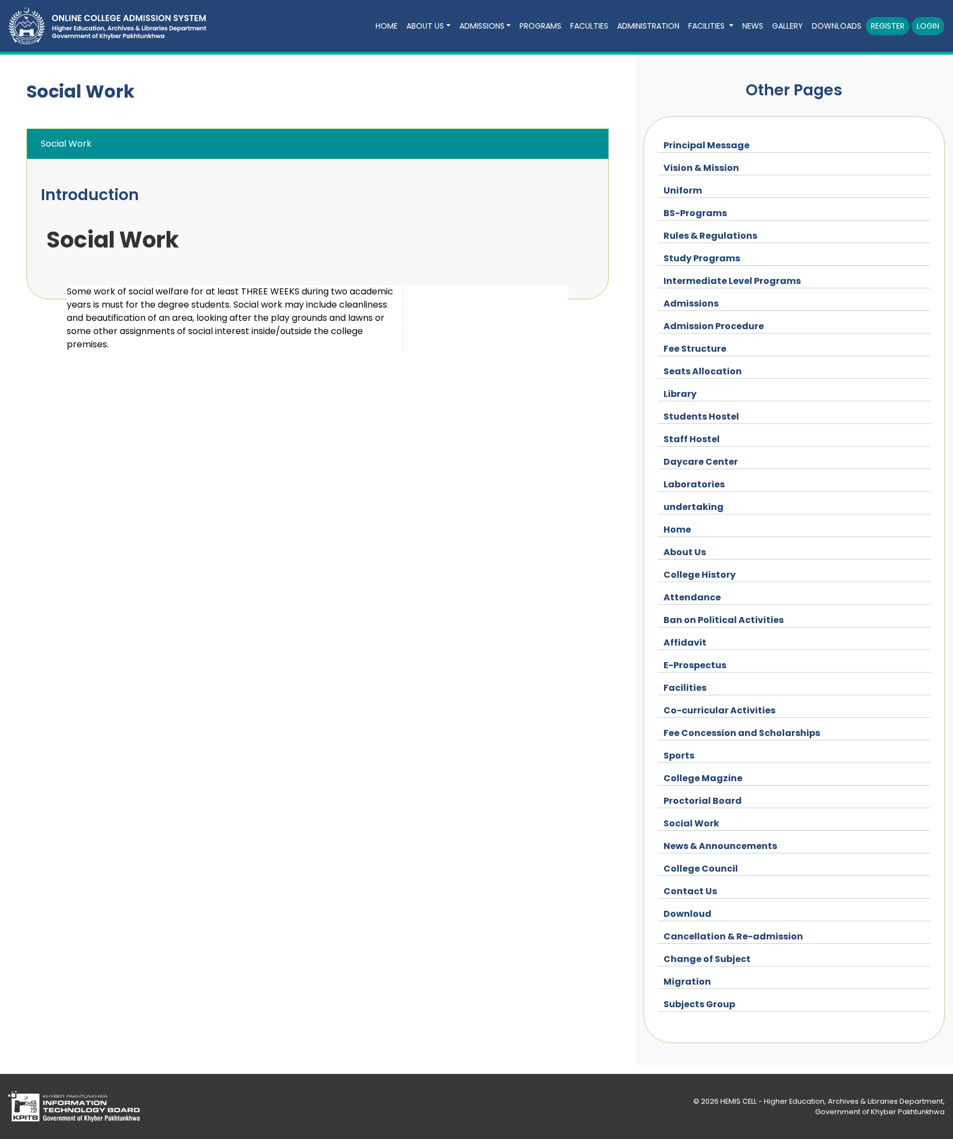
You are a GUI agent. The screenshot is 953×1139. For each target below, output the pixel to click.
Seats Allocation (702, 371)
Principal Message (706, 145)
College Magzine (702, 778)
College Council (700, 868)
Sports (678, 755)
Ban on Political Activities (723, 620)
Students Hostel (701, 416)
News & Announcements (720, 846)
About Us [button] (425, 25)
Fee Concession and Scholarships (741, 733)
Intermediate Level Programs (732, 281)
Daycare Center (700, 461)
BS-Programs (695, 213)
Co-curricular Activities (719, 710)
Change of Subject (707, 959)
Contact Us (690, 891)
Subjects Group (699, 1004)
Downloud (687, 913)
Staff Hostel (691, 439)
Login (928, 25)
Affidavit (684, 642)
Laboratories (694, 484)
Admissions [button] (482, 25)
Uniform (682, 190)
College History (699, 574)
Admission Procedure (713, 326)
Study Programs (701, 258)
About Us (684, 552)
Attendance (692, 597)
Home (677, 529)
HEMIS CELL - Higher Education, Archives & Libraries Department (831, 1101)
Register (887, 25)
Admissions (691, 303)
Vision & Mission (701, 168)
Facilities (684, 687)
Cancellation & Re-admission (733, 936)
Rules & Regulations (710, 235)
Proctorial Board (702, 800)
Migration (687, 981)
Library (680, 394)
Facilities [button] (707, 25)
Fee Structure (694, 348)
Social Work (691, 823)
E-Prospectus (694, 665)
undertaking (693, 507)
